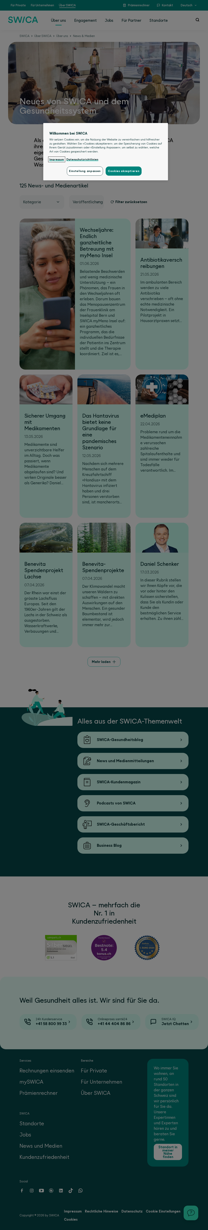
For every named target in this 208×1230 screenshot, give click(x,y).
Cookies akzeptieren (123, 171)
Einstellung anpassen (85, 171)
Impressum (56, 159)
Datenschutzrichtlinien (82, 159)
